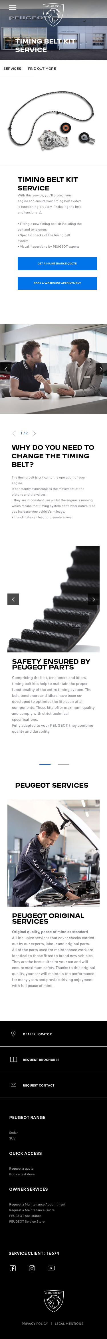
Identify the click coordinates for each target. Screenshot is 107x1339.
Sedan (14, 1132)
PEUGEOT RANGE (27, 1117)
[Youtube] (51, 1268)
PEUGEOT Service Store (27, 1221)
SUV (12, 1138)
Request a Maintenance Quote (31, 1210)
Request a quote (21, 1168)
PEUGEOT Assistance (25, 1215)
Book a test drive (22, 1174)
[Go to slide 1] (45, 764)
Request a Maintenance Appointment (37, 1204)
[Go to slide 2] (63, 764)
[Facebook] (13, 1268)
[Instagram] (32, 1268)
